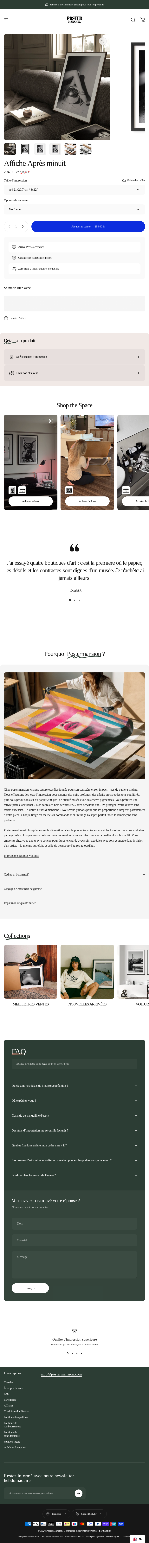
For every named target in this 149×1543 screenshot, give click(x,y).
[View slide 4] (81, 1353)
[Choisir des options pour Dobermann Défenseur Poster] (12, 490)
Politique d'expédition (16, 1417)
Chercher (9, 1382)
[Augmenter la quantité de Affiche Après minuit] (23, 226)
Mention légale (12, 1441)
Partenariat (10, 1399)
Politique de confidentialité (12, 1434)
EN (140, 1539)
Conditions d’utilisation (74, 1536)
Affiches (8, 1405)
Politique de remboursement (12, 1424)
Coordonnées (127, 1536)
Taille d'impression (15, 180)
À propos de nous (13, 1388)
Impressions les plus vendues (21, 855)
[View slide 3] (79, 600)
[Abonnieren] (78, 1493)
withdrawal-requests (15, 1447)
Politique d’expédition (95, 1536)
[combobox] (137, 1539)
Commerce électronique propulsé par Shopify (87, 1530)
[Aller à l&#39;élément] (10, 149)
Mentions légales (112, 1536)
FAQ (44, 1063)
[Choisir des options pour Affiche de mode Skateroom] (22, 490)
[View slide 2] (74, 600)
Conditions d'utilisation (16, 1411)
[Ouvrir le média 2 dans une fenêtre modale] (103, 41)
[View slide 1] (70, 600)
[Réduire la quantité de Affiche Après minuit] (8, 226)
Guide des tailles (136, 180)
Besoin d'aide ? (18, 318)
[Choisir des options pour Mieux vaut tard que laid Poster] (69, 490)
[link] (61, 1374)
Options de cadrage (16, 200)
